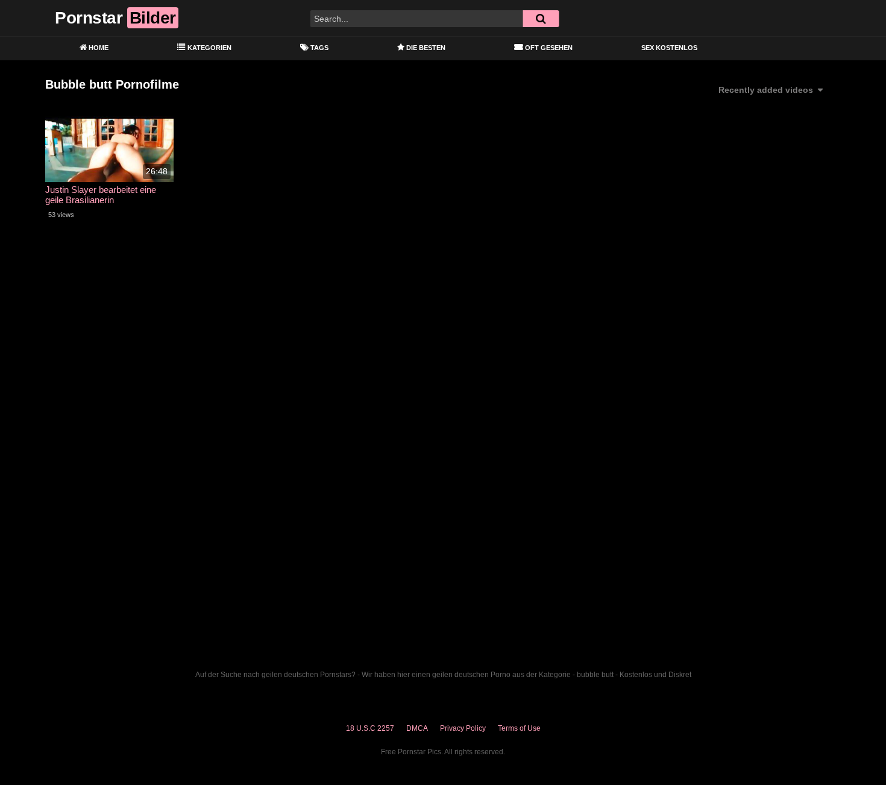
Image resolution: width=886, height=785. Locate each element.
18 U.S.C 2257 (370, 728)
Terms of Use (519, 728)
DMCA (417, 728)
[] (541, 18)
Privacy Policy (463, 728)
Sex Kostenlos (669, 47)
